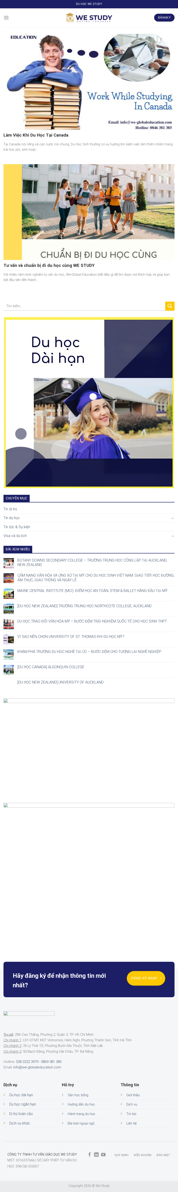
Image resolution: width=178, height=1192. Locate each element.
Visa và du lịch (15, 536)
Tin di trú (10, 509)
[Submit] (170, 306)
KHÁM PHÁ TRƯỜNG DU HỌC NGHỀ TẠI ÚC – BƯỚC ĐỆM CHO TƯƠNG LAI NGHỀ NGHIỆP (89, 652)
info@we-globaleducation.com (37, 1067)
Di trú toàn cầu (21, 1114)
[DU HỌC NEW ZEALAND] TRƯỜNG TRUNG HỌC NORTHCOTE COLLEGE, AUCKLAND (84, 606)
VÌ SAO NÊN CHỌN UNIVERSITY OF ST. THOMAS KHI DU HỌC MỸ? (70, 636)
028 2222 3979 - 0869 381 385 (38, 1062)
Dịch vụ (131, 1104)
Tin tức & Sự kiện (16, 527)
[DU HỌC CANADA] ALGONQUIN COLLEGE (50, 667)
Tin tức (131, 1114)
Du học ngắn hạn (22, 1104)
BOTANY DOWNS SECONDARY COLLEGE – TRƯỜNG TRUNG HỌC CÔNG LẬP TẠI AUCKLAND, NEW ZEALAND (92, 562)
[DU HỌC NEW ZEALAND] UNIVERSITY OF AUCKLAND (60, 682)
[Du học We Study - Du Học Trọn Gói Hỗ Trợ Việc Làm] (89, 17)
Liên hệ (131, 1123)
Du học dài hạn (21, 1095)
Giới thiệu (133, 1095)
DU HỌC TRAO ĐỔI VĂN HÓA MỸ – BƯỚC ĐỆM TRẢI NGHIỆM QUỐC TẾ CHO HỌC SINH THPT (92, 621)
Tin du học (11, 518)
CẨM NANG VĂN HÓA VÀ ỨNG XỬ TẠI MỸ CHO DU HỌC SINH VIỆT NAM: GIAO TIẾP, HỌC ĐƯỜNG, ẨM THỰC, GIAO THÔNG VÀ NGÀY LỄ (95, 577)
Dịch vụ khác (19, 1123)
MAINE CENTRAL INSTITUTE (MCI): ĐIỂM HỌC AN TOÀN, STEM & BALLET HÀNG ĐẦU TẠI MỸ (92, 590)
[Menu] (6, 17)
